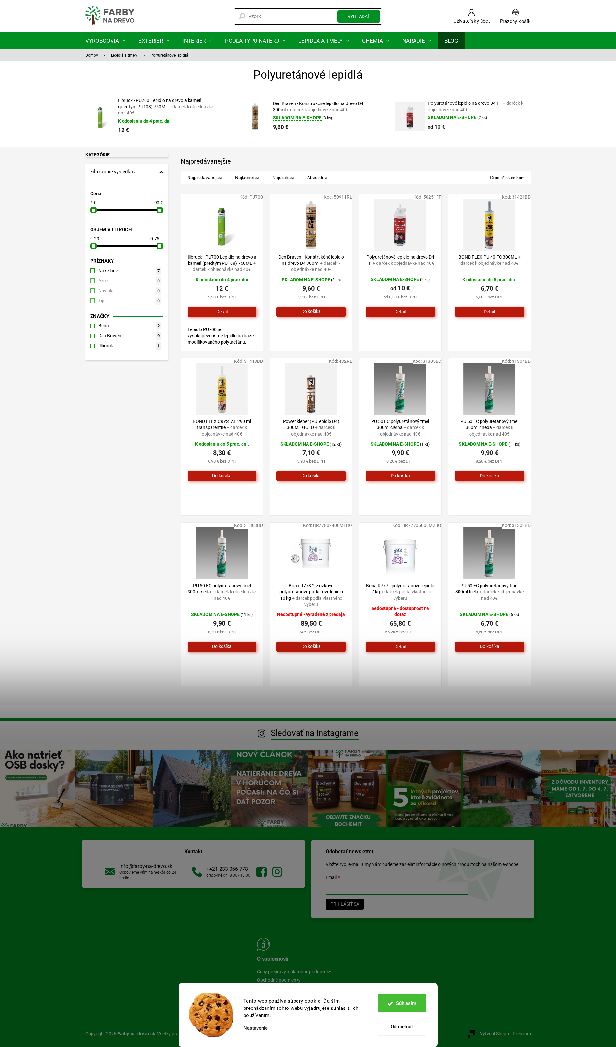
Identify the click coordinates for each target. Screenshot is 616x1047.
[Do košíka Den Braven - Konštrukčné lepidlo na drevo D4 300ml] (311, 312)
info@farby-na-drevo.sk (145, 866)
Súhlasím (406, 1003)
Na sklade (129, 270)
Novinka (129, 290)
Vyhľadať (359, 16)
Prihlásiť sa (344, 904)
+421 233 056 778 (227, 869)
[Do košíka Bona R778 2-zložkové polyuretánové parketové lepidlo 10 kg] (311, 647)
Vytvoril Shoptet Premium (505, 1033)
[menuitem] (105, 40)
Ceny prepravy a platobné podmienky (294, 971)
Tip (129, 300)
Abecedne (317, 177)
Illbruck (129, 345)
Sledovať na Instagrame (315, 733)
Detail (222, 311)
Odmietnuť (402, 1027)
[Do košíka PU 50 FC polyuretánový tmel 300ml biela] (489, 647)
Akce (129, 280)
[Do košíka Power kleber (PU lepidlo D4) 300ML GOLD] (311, 476)
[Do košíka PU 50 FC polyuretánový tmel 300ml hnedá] (489, 476)
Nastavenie (255, 1028)
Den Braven (129, 335)
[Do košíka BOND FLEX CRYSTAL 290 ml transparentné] (222, 476)
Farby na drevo (261, 872)
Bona (129, 325)
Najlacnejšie (247, 177)
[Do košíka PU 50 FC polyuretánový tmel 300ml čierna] (400, 476)
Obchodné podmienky (279, 980)
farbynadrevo (277, 872)
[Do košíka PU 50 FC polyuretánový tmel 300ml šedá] (222, 647)
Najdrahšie (283, 177)
